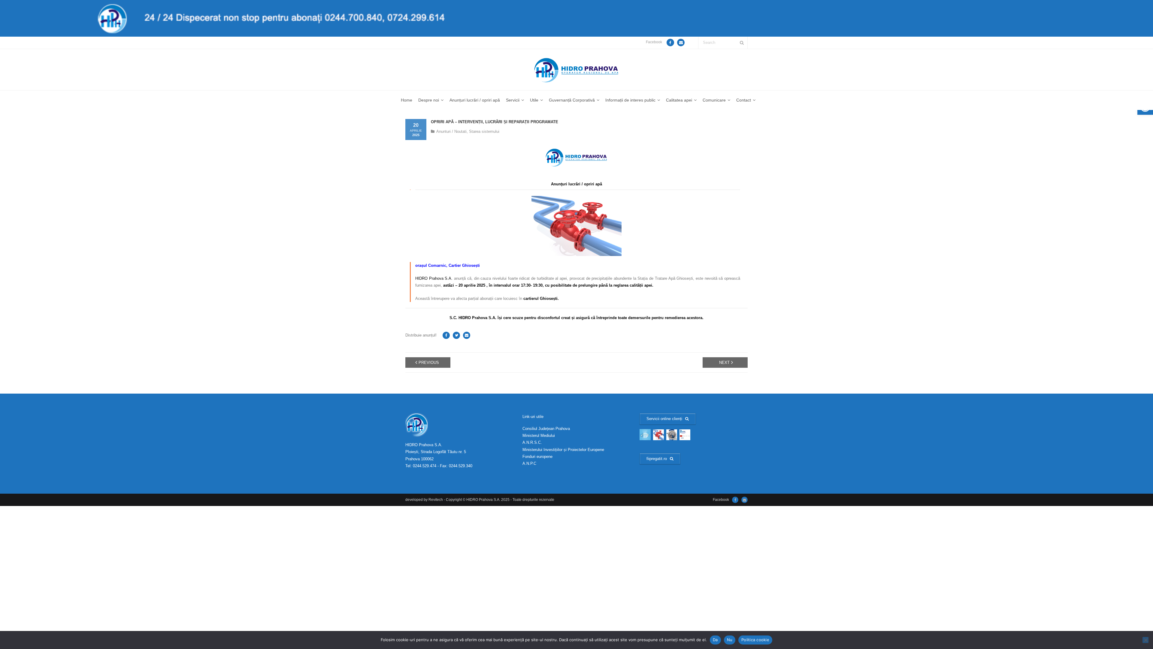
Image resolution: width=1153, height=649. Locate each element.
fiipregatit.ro (656, 458)
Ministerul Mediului (538, 435)
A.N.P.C (529, 463)
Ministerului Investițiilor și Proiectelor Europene (563, 449)
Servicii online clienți (664, 418)
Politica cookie (755, 639)
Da (715, 639)
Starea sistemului (484, 131)
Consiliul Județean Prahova (546, 428)
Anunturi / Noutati (451, 131)
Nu (730, 639)
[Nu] (1145, 640)
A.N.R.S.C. (532, 442)
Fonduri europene (537, 456)
